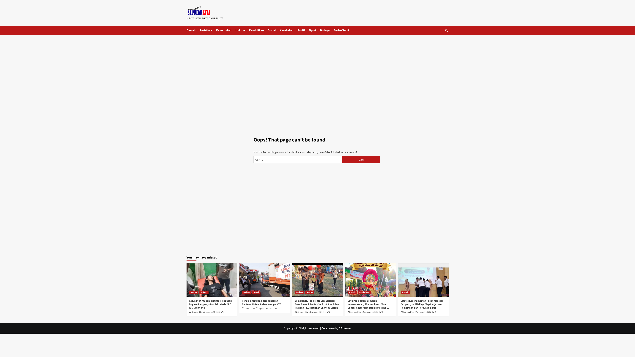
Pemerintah (223, 30)
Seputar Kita (197, 312)
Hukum (240, 30)
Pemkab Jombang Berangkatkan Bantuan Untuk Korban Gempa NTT (261, 302)
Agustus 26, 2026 (213, 312)
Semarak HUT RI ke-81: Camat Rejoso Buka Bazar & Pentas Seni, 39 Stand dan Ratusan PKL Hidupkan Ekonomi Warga (317, 304)
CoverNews (328, 328)
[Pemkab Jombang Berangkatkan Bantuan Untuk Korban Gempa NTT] (264, 280)
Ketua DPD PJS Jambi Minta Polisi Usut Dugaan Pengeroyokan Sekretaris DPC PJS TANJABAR (210, 304)
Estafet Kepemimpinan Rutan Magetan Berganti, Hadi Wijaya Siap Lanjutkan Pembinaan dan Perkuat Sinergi (422, 304)
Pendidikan (256, 30)
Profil (301, 30)
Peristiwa (206, 30)
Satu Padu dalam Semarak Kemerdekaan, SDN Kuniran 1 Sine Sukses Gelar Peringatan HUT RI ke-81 (368, 304)
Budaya (325, 30)
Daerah (191, 30)
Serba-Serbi (341, 30)
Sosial (272, 30)
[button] (446, 30)
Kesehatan (286, 30)
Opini (312, 30)
